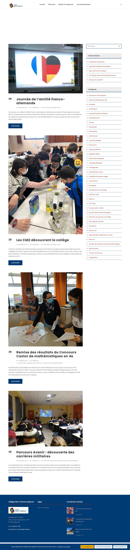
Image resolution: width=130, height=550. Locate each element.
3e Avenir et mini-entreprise (97, 95)
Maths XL (91, 199)
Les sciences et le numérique (98, 190)
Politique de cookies (63, 546)
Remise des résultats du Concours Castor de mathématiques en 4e (46, 354)
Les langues (92, 185)
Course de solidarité (95, 140)
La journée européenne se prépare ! (100, 66)
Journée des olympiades (96, 158)
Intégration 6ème (94, 154)
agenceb (35, 107)
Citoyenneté (93, 127)
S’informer (51, 4)
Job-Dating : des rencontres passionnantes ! (102, 75)
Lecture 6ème (93, 181)
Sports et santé (93, 248)
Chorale (91, 122)
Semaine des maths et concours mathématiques (45, 363)
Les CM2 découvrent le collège (42, 240)
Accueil (42, 4)
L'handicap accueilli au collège (98, 176)
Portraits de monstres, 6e (96, 62)
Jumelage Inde (93, 167)
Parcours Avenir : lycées (96, 208)
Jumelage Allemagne (95, 163)
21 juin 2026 (78, 514)
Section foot (93, 230)
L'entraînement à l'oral (96, 172)
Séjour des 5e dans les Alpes (97, 71)
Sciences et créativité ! (96, 80)
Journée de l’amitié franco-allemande (40, 101)
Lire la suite (15, 126)
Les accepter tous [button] (87, 546)
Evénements (93, 145)
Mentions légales (43, 508)
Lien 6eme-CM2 (55, 107)
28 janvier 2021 (21, 107)
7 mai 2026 (78, 525)
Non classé (92, 203)
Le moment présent (84, 4)
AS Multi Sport (93, 109)
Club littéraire (93, 131)
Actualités (45, 107)
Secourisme (92, 226)
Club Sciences (93, 136)
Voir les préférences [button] (120, 546)
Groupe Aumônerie (95, 149)
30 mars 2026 (79, 535)
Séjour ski (92, 239)
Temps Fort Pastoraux (95, 253)
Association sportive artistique (98, 113)
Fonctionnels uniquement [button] (103, 546)
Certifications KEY (94, 118)
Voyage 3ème (93, 257)
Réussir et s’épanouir (65, 4)
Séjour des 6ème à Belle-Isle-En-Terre (100, 235)
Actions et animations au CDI (98, 100)
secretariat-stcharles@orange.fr (19, 529)
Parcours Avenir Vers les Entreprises (64, 460)
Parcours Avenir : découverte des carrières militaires (45, 454)
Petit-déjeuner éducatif (96, 221)
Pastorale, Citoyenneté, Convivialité (100, 217)
